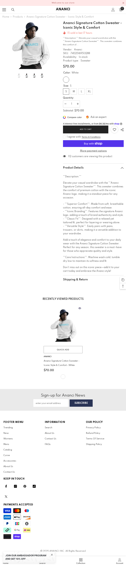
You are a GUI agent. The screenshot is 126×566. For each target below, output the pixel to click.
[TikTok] (34, 486)
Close (123, 3)
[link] (114, 129)
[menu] (4, 10)
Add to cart (86, 129)
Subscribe (81, 403)
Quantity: (68, 98)
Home (5, 17)
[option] (30, 45)
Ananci (78, 50)
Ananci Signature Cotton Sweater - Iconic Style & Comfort (61, 363)
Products (18, 17)
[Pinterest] (25, 486)
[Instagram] (15, 486)
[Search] (13, 10)
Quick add (63, 350)
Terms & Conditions (91, 137)
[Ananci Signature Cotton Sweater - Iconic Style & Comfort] (63, 324)
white (63, 376)
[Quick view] (80, 308)
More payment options (93, 151)
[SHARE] (121, 129)
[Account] (113, 9)
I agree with (74, 137)
